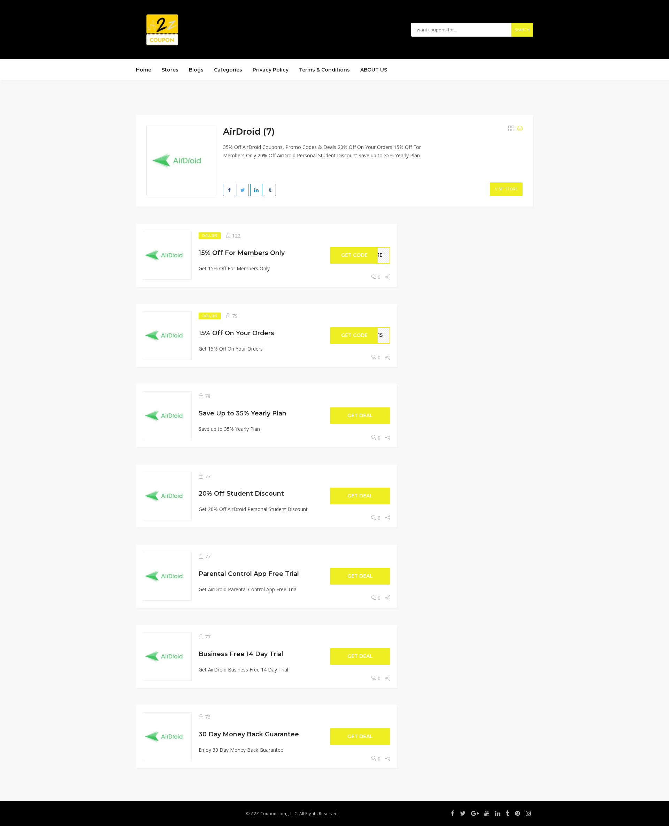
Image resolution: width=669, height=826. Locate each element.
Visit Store (506, 189)
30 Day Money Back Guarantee (249, 734)
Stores (170, 70)
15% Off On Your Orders (236, 333)
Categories (228, 70)
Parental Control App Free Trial (249, 573)
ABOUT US (373, 70)
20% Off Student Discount (241, 493)
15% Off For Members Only (242, 252)
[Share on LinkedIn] (256, 190)
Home (143, 70)
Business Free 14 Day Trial (241, 654)
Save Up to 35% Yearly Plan (242, 413)
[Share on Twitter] (243, 190)
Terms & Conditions (324, 70)
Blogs (196, 70)
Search (522, 29)
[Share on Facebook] (229, 190)
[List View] (520, 129)
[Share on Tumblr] (270, 190)
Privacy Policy (271, 70)
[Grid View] (511, 129)
